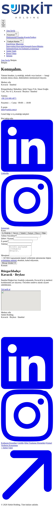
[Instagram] (27, 441)
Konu (3, 230)
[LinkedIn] (27, 388)
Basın (37, 233)
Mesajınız (5, 255)
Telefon (4, 244)
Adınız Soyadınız (9, 236)
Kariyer (30, 233)
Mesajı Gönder (7, 263)
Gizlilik (21, 443)
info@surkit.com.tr (9, 109)
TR (3, 21)
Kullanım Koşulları (9, 443)
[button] (3, 25)
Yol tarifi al (5, 289)
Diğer (44, 233)
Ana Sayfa (5, 60)
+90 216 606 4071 (8, 98)
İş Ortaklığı (6, 233)
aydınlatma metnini (9, 260)
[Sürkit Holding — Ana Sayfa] (27, 18)
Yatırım (15, 233)
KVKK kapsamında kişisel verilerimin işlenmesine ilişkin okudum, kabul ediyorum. (26, 259)
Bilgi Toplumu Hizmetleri (35, 443)
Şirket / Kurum (7, 238)
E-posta (4, 241)
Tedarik (23, 233)
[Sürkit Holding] (27, 336)
